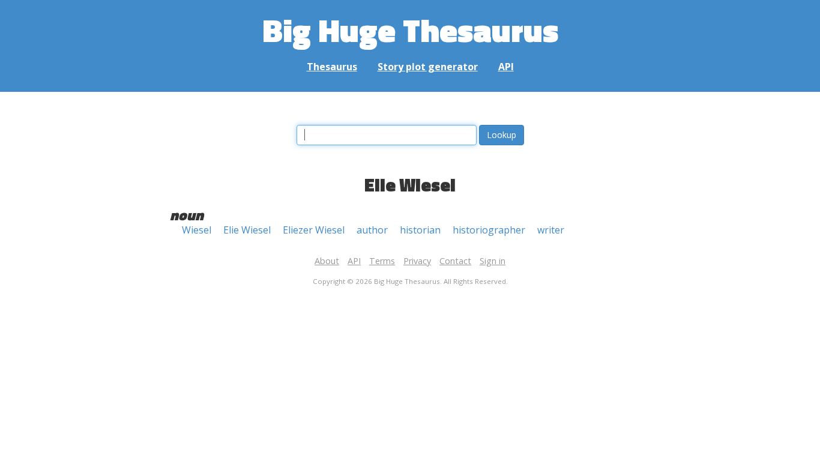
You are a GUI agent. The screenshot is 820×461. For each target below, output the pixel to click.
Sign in (492, 261)
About (327, 261)
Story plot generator (428, 66)
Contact (455, 261)
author (372, 230)
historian (420, 230)
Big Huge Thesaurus (410, 30)
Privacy (417, 261)
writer (550, 230)
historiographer (489, 230)
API (506, 66)
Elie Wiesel (247, 230)
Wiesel (196, 230)
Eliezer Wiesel (314, 230)
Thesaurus (332, 66)
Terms (382, 261)
